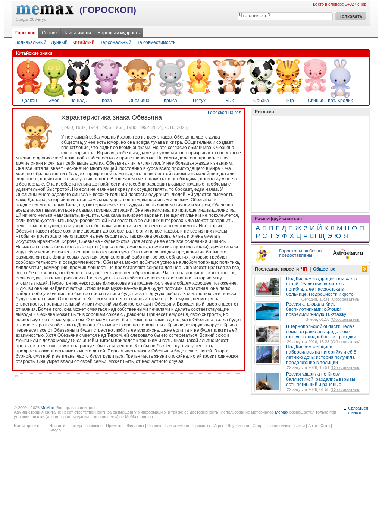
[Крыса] (170, 94)
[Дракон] (29, 92)
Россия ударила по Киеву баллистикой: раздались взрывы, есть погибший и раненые (321, 379)
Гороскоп (25, 32)
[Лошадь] (78, 94)
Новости (57, 425)
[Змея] (54, 96)
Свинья (315, 100)
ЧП (304, 269)
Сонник (49, 32)
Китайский (83, 42)
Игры (218, 425)
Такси (299, 425)
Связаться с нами (358, 410)
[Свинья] (315, 91)
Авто (312, 425)
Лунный (59, 42)
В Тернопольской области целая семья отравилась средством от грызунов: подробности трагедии (321, 331)
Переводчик (278, 425)
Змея (54, 100)
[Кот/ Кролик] (340, 96)
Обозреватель (345, 299)
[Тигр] (289, 92)
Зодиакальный (30, 42)
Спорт (258, 425)
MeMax (47, 407)
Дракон (29, 100)
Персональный (115, 42)
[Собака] (261, 92)
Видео (55, 430)
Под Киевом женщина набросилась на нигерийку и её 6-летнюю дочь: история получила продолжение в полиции (322, 354)
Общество (324, 269)
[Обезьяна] (139, 91)
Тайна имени (77, 32)
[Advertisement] (310, 163)
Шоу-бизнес (237, 425)
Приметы (114, 425)
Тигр (289, 100)
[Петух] (199, 92)
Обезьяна (139, 100)
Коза (107, 100)
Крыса (170, 100)
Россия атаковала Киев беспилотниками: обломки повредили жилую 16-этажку (316, 309)
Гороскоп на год (224, 112)
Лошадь (78, 100)
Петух (199, 100)
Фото (325, 425)
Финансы (135, 425)
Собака (261, 100)
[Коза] (106, 92)
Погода (75, 425)
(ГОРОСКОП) (107, 10)
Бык (229, 100)
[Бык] (229, 92)
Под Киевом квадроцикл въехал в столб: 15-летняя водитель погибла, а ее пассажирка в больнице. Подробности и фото (321, 286)
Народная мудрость (118, 32)
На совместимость (155, 42)
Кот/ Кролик (340, 100)
